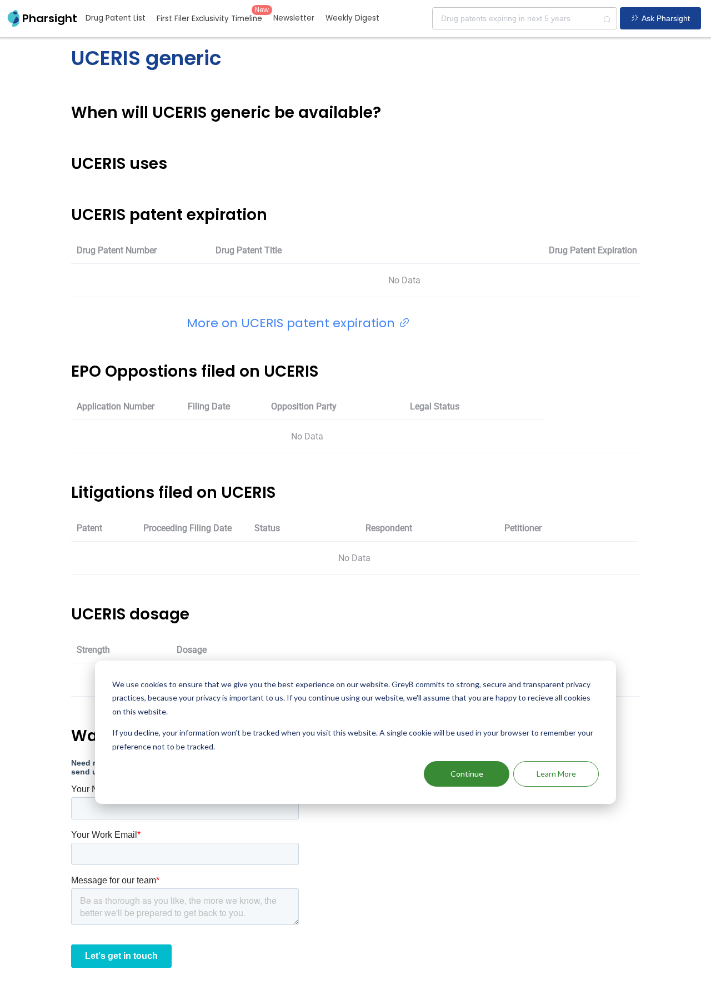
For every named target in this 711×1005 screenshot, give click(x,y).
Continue (466, 773)
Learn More (556, 773)
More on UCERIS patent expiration (292, 323)
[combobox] (524, 18)
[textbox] (524, 18)
